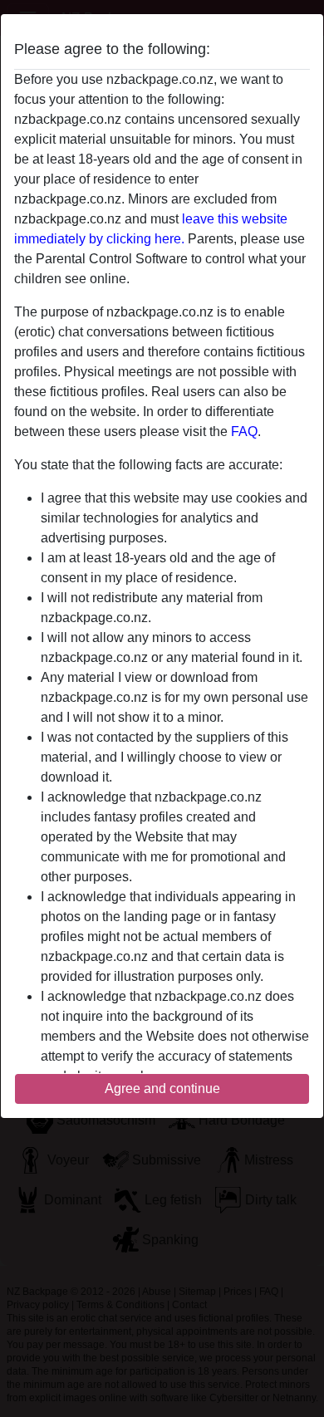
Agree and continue (162, 1088)
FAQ (244, 431)
